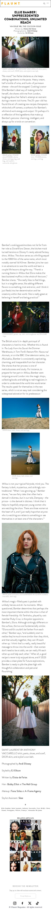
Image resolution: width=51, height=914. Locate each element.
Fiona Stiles (16, 791)
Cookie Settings (26, 910)
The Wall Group (29, 784)
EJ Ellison (16, 770)
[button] (48, 3)
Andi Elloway (25, 763)
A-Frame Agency (33, 791)
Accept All (25, 900)
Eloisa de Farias (19, 777)
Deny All (25, 905)
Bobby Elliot (13, 784)
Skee (21, 798)
